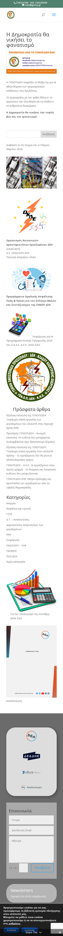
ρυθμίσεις (14, 923)
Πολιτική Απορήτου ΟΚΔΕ (21, 257)
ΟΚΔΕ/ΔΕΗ (13, 249)
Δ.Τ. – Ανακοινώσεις (17, 519)
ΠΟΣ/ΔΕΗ (11, 556)
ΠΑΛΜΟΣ (11, 551)
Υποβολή (42, 867)
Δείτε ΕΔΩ (34, 344)
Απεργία (11, 503)
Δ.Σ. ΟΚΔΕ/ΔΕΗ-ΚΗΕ (17, 253)
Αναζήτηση (49, 134)
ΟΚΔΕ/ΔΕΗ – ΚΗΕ (16, 545)
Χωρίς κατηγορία (15, 561)
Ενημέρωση (12, 540)
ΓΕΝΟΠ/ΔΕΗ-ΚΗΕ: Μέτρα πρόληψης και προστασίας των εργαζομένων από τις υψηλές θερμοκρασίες (28, 483)
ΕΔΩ (19, 618)
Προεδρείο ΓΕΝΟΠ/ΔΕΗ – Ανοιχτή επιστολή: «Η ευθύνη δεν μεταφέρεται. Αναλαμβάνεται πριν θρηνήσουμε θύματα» (30, 437)
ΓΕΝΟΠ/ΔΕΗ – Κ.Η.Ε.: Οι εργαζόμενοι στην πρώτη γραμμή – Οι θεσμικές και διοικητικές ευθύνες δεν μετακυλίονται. (31, 469)
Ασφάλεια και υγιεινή (18, 508)
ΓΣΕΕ (9, 514)
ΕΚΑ (8, 534)
